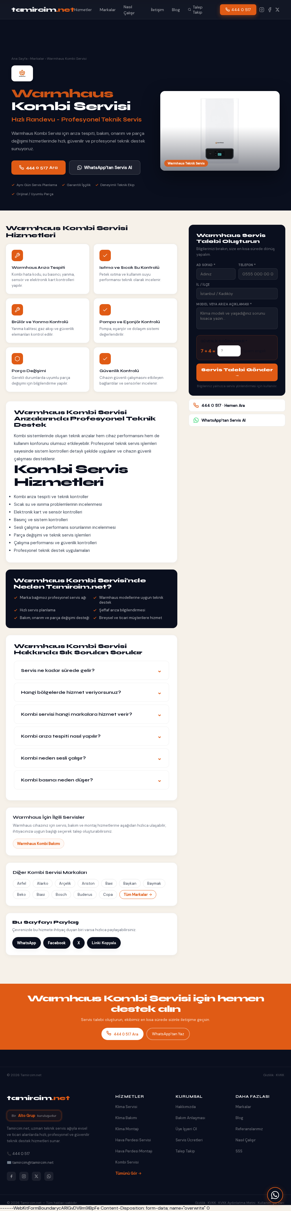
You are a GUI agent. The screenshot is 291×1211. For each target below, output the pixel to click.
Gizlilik (268, 1075)
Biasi (41, 894)
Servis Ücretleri (189, 1140)
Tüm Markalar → (138, 894)
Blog (176, 9)
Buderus (85, 894)
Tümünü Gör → (128, 1173)
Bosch (61, 894)
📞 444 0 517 (18, 1153)
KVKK (280, 1075)
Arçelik (65, 883)
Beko (21, 894)
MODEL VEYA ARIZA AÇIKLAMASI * (224, 304)
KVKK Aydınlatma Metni (236, 1202)
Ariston (88, 883)
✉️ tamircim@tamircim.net (30, 1162)
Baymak (154, 883)
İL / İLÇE (203, 284)
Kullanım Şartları (271, 1202)
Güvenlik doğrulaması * (224, 341)
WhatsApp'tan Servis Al (108, 167)
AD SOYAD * (205, 265)
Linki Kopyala (104, 943)
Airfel (21, 883)
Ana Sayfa (19, 58)
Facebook (57, 942)
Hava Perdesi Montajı (133, 1151)
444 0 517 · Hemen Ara (223, 405)
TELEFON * (247, 265)
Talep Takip (198, 10)
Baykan (129, 883)
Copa (108, 894)
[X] (277, 9)
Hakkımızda (186, 1106)
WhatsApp (26, 942)
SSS (239, 1151)
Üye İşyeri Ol (186, 1129)
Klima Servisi (126, 1106)
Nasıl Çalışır (246, 1140)
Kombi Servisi (127, 1162)
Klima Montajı (127, 1129)
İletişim (157, 9)
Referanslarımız (249, 1129)
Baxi (109, 883)
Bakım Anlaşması (190, 1117)
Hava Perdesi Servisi (133, 1140)
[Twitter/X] (36, 1176)
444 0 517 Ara (42, 167)
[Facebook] (269, 9)
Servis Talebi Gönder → (237, 372)
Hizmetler (83, 9)
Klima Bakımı (126, 1117)
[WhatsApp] (275, 1195)
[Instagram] (261, 9)
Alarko (42, 883)
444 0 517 (241, 9)
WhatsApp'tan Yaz (168, 1033)
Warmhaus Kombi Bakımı (38, 843)
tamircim (42, 10)
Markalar (108, 9)
